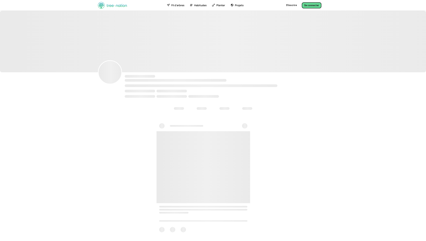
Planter (220, 5)
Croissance (211, 110)
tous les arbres (112, 121)
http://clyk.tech (136, 90)
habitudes (200, 5)
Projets (239, 5)
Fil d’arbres (177, 5)
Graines (190, 110)
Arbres (171, 110)
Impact (232, 110)
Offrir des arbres (125, 156)
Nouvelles (252, 110)
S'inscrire (291, 5)
